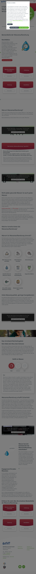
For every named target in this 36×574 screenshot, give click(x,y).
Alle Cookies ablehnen (14, 27)
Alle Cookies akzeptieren (24, 27)
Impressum (9, 22)
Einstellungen (9, 24)
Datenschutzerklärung (18, 20)
